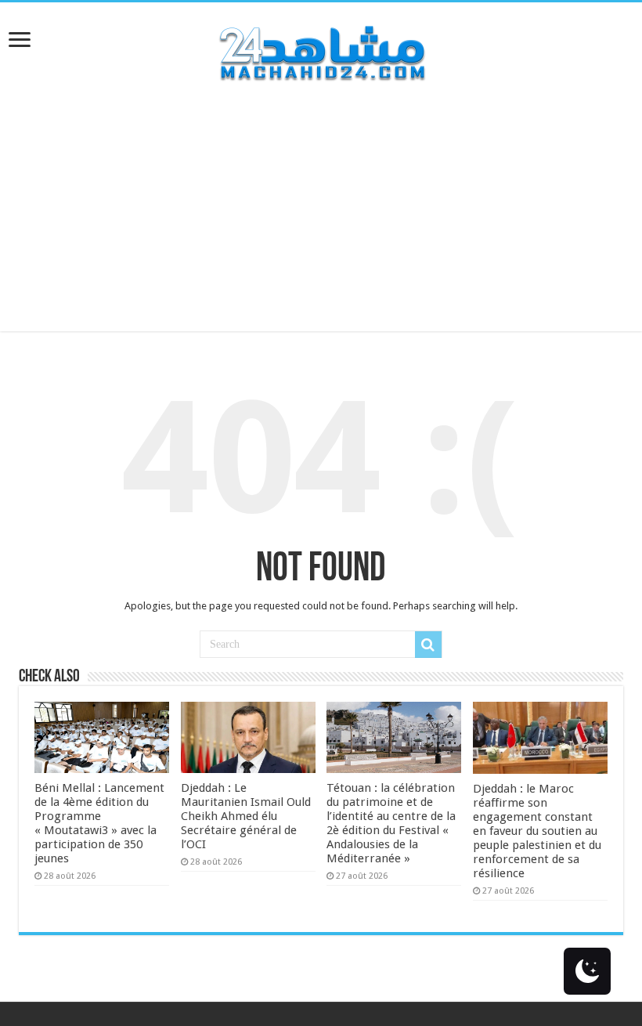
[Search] (428, 644)
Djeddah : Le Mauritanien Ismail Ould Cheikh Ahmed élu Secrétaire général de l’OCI (246, 816)
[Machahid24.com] (321, 50)
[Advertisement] (321, 221)
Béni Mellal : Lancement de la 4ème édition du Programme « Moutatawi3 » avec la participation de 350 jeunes (99, 823)
